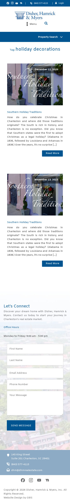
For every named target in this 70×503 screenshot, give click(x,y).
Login (61, 3)
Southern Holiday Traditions (24, 112)
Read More (52, 153)
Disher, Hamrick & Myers (41, 490)
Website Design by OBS (18, 497)
